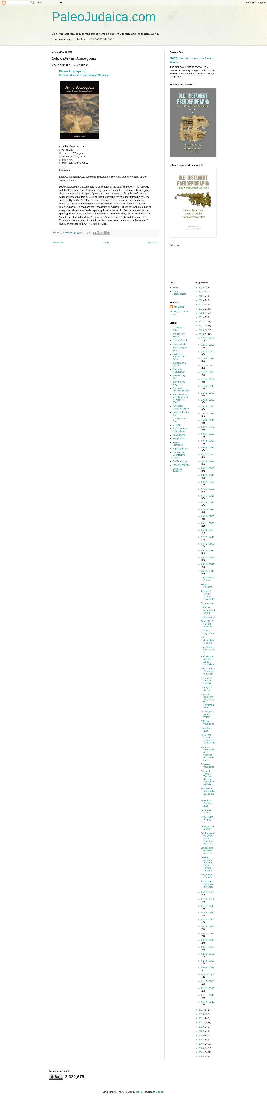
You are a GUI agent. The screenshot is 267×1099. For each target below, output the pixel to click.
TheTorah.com (180, 461)
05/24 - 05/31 (207, 550)
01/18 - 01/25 (207, 988)
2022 (201, 304)
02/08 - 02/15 (207, 967)
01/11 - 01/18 (207, 995)
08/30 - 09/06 (207, 454)
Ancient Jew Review (179, 335)
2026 (201, 287)
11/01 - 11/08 (207, 393)
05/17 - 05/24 (207, 557)
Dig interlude (207, 603)
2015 (201, 334)
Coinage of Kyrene (206, 688)
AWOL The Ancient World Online (179, 357)
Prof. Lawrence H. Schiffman (180, 429)
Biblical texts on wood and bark (207, 850)
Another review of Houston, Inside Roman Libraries (206, 864)
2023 (201, 300)
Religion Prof (179, 438)
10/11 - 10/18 (207, 413)
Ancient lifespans (206, 585)
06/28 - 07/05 (207, 516)
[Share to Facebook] (105, 233)
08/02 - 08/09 (207, 482)
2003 (201, 1056)
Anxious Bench (180, 340)
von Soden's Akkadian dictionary (207, 884)
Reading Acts (179, 435)
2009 (201, 1031)
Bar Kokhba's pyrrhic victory (207, 714)
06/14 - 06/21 (207, 530)
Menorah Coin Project (208, 578)
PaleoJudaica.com (104, 17)
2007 (201, 1039)
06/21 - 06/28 (207, 523)
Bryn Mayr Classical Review (181, 389)
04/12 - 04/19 (207, 906)
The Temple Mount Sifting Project (179, 455)
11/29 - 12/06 (207, 365)
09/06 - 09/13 (207, 447)
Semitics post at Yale (207, 827)
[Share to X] (101, 233)
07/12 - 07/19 (207, 502)
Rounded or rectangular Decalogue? (208, 792)
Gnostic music (208, 617)
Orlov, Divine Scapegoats (207, 820)
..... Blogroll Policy (178, 329)
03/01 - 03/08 (207, 947)
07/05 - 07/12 (207, 509)
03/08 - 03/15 (207, 940)
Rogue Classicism (178, 443)
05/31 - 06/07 (207, 544)
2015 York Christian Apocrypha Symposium (208, 739)
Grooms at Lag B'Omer (208, 632)
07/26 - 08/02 (207, 489)
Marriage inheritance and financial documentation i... (208, 753)
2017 (201, 325)
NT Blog (177, 425)
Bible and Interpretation (179, 370)
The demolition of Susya (207, 640)
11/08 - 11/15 (207, 386)
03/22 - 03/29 (207, 926)
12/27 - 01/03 (207, 338)
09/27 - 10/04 (207, 427)
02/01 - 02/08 (207, 974)
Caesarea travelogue (207, 765)
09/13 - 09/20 (207, 441)
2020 (201, 313)
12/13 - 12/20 (207, 351)
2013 (201, 1014)
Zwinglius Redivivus (177, 470)
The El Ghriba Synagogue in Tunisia (208, 671)
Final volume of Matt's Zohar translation (207, 660)
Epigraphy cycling (206, 811)
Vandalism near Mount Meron (208, 610)
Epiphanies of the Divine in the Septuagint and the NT (207, 838)
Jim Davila (178, 307)
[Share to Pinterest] (108, 233)
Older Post (153, 242)
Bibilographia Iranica (179, 364)
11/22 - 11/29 (207, 372)
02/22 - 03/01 (207, 954)
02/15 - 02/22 (207, 961)
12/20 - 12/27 (207, 345)
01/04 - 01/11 (207, 1002)
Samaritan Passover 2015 (207, 803)
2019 (201, 317)
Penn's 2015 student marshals (207, 624)
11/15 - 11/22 (207, 379)
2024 (201, 296)
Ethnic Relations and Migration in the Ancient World (181, 398)
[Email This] (94, 233)
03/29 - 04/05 (207, 919)
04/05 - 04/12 (207, 912)
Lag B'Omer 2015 (206, 729)
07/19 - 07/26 (207, 496)
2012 (201, 1018)
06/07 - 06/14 (207, 537)
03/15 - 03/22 (207, 933)
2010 (201, 1027)
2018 (201, 321)
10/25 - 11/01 (207, 400)
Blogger (160, 1092)
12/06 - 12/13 (207, 358)
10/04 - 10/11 (207, 420)
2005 (201, 1048)
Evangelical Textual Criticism (181, 407)
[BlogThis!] (98, 233)
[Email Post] (88, 232)
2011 (201, 1022)
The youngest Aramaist (207, 876)
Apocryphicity (179, 344)
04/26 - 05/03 (207, 892)
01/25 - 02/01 (207, 981)
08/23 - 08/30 (207, 461)
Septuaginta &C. (181, 448)
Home (106, 242)
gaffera (139, 1092)
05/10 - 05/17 (207, 564)
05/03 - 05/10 (207, 571)
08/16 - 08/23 (207, 468)
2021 (201, 309)
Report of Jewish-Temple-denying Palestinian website (208, 778)
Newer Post (58, 242)
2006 (201, 1044)
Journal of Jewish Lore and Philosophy (208, 595)
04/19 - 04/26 (207, 899)
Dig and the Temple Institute (206, 681)
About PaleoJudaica (179, 292)
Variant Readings (181, 465)
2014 (201, 1010)
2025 (201, 292)
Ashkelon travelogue (207, 722)
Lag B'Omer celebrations (208, 650)
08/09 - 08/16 (207, 475)
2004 (201, 1052)
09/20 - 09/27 (207, 434)
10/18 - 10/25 (207, 406)
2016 (201, 330)
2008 (201, 1035)
